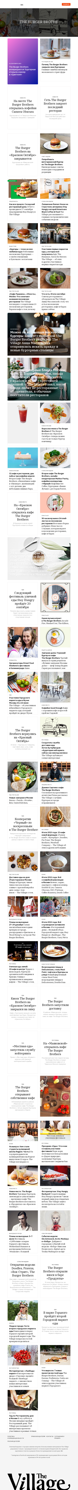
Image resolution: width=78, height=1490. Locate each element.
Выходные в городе (15, 919)
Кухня (43, 874)
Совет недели (46, 156)
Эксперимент (14, 329)
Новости (22, 98)
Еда (23, 589)
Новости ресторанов (48, 964)
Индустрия (12, 246)
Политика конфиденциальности (16, 1437)
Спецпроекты (13, 201)
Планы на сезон (15, 550)
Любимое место (47, 784)
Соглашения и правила (59, 1437)
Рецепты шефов (47, 650)
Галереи (11, 1323)
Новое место (23, 502)
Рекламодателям (14, 1441)
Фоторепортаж (46, 1188)
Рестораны (45, 740)
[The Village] (14, 4)
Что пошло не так (47, 61)
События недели (47, 1233)
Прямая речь (13, 660)
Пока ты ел (45, 515)
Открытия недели (47, 201)
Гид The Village (46, 246)
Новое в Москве (46, 426)
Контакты (49, 1436)
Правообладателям (38, 1436)
